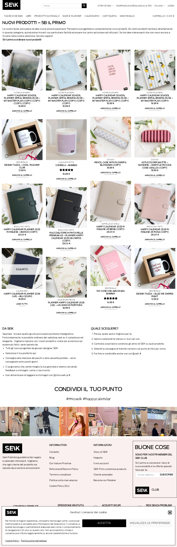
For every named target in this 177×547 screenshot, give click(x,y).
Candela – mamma (66, 165)
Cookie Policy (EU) (59, 486)
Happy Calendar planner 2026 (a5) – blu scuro (22, 295)
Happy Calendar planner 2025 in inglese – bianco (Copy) (22, 230)
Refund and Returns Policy (63, 469)
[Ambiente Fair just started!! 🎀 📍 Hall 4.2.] (103, 421)
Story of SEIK (104, 6)
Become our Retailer (105, 480)
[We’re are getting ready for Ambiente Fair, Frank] (133, 421)
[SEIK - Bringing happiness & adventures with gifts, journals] (20, 6)
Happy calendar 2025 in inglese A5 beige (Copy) (111, 228)
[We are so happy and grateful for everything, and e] (15, 421)
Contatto (54, 452)
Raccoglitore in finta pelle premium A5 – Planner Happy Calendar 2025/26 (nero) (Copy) (66, 237)
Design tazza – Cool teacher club (22, 166)
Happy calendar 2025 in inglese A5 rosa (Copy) (155, 230)
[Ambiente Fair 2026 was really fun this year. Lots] (73, 421)
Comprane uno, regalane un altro (134, 6)
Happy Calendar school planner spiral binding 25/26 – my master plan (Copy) (155, 98)
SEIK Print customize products (110, 469)
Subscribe (166, 475)
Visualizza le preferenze (150, 523)
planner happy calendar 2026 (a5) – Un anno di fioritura (66, 304)
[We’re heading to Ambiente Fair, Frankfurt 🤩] (162, 421)
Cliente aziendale (103, 474)
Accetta (104, 523)
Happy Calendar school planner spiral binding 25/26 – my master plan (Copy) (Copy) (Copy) (66, 99)
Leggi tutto (22, 304)
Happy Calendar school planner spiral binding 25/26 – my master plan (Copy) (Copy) (110, 98)
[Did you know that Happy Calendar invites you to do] (44, 421)
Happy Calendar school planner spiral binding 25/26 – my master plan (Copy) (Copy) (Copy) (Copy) (22, 99)
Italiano (158, 6)
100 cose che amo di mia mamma (111, 292)
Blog (51, 458)
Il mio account (101, 463)
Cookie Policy (12, 541)
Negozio (98, 458)
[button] (170, 512)
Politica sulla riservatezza (34, 541)
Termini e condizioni (60, 474)
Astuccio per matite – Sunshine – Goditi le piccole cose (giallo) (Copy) (155, 165)
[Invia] (84, 5)
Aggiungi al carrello (22, 111)
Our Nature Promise (60, 463)
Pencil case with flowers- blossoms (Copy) (111, 163)
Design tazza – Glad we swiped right (155, 295)
